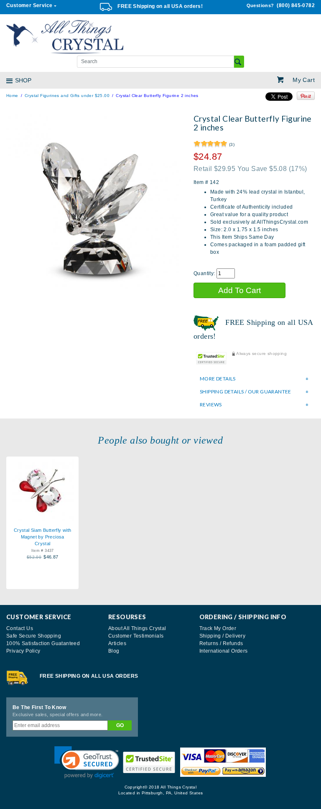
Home (12, 95)
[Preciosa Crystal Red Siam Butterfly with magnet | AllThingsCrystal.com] (42, 489)
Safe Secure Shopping (33, 636)
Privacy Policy (23, 651)
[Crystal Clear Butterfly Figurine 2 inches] (93, 201)
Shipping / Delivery (222, 636)
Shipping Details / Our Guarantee (245, 391)
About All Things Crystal (137, 628)
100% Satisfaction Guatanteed (43, 643)
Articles (117, 643)
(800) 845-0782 (281, 5)
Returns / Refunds (221, 643)
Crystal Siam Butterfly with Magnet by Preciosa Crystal (42, 537)
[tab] (254, 378)
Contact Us (19, 628)
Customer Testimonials (135, 636)
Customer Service (29, 5)
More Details (218, 378)
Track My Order (218, 628)
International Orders (223, 651)
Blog (114, 651)
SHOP (23, 80)
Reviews (211, 404)
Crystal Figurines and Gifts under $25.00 (67, 95)
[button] (86, 762)
